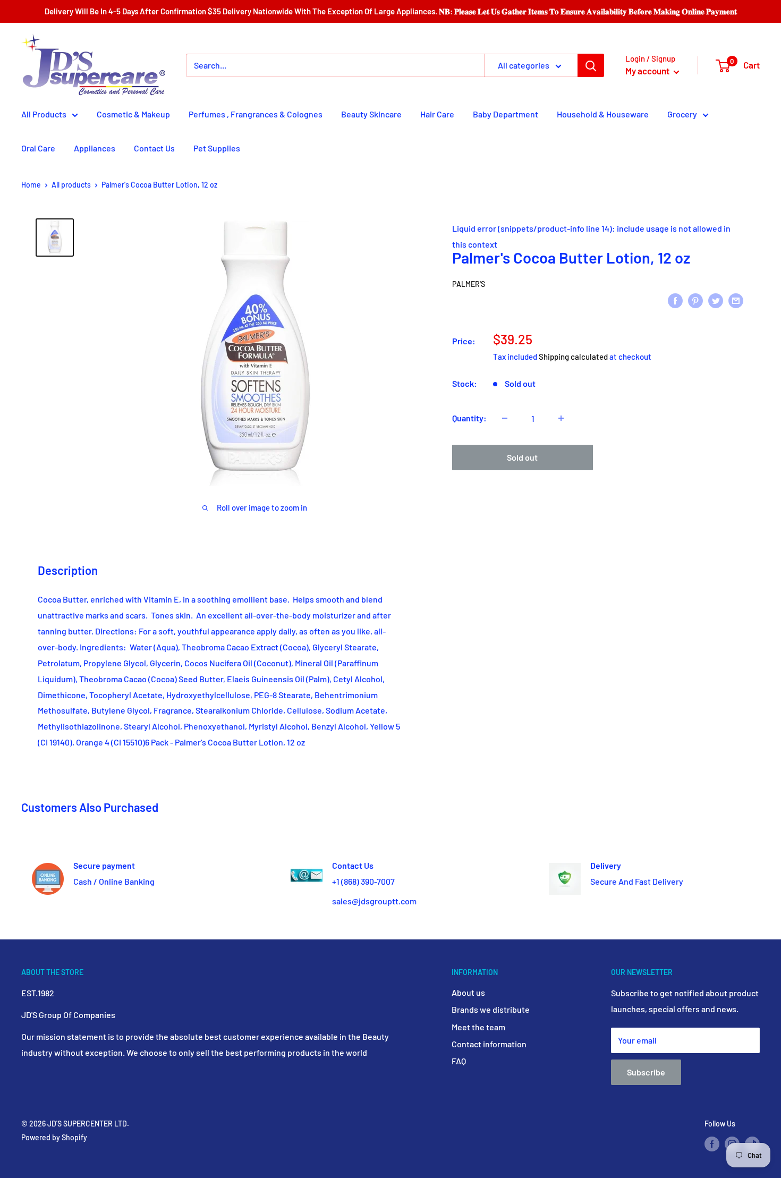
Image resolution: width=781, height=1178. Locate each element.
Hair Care (437, 114)
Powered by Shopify (54, 1137)
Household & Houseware (603, 114)
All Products (43, 114)
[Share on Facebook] (675, 300)
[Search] (591, 65)
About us (468, 992)
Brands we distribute (491, 1009)
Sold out (522, 457)
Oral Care (38, 148)
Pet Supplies (216, 148)
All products (71, 184)
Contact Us (154, 148)
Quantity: (469, 418)
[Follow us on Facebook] (711, 1144)
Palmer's (468, 284)
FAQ (459, 1061)
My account (648, 70)
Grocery (682, 114)
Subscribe (646, 1072)
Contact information (489, 1044)
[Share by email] (735, 300)
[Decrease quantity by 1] (505, 418)
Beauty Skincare (371, 114)
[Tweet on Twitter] (715, 300)
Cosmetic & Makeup (133, 114)
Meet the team (478, 1027)
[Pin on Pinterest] (695, 300)
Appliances (94, 148)
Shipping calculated (573, 356)
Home (31, 184)
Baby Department (505, 114)
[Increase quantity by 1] (561, 418)
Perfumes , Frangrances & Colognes (255, 114)
